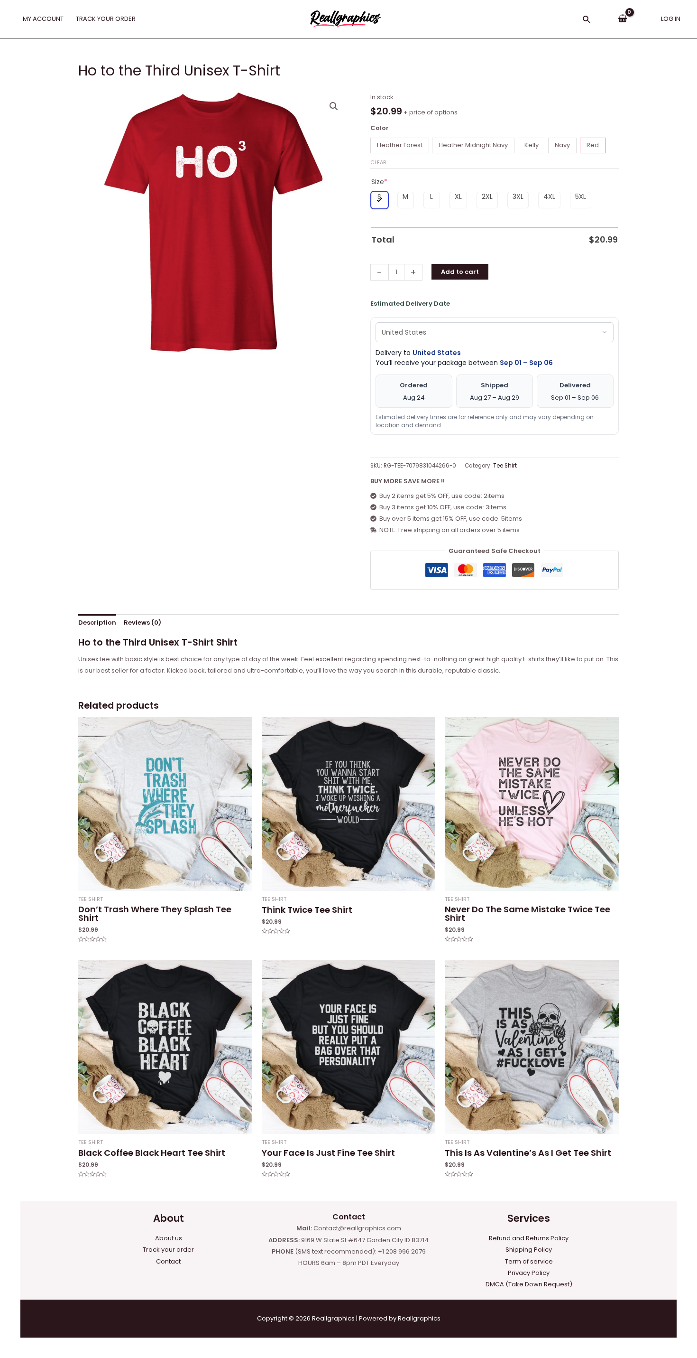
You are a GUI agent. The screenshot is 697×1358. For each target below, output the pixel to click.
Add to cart (460, 271)
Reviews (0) (142, 622)
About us (168, 1238)
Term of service (529, 1261)
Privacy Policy (529, 1272)
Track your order (168, 1249)
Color (379, 127)
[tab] (97, 623)
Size (379, 182)
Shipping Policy (528, 1249)
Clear (378, 162)
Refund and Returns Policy (529, 1238)
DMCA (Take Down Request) (529, 1284)
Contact (168, 1261)
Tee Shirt (505, 465)
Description (97, 622)
